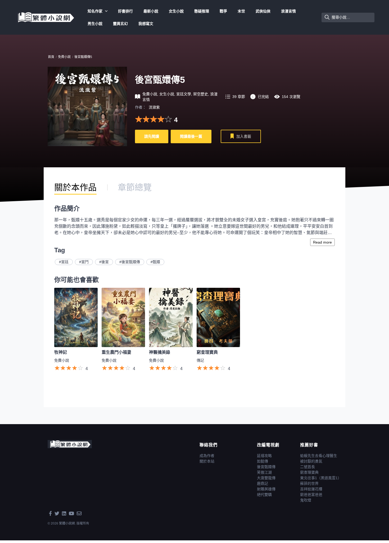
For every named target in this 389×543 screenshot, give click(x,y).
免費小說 (64, 57)
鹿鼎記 (262, 483)
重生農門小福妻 (116, 352)
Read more (322, 242)
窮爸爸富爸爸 (311, 494)
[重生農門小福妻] (123, 317)
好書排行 (125, 11)
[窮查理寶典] (218, 317)
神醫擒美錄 (159, 352)
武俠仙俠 (263, 11)
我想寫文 (145, 23)
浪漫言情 (288, 11)
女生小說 (176, 11)
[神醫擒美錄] (170, 317)
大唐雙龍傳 (266, 478)
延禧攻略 (264, 456)
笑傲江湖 (264, 472)
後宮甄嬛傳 (130, 262)
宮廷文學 (183, 94)
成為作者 (207, 456)
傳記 (200, 360)
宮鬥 (85, 262)
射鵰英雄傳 (266, 489)
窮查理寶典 (207, 352)
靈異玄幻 (120, 23)
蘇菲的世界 (309, 483)
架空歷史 (200, 94)
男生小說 (95, 23)
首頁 (51, 57)
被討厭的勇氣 (311, 461)
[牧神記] (76, 317)
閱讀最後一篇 (191, 136)
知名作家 (95, 11)
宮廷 (65, 262)
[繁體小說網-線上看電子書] (45, 17)
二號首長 (307, 467)
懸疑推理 (201, 11)
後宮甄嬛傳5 (83, 57)
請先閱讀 (151, 136)
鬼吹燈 (305, 500)
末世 (241, 11)
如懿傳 (262, 461)
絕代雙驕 (264, 494)
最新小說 (150, 11)
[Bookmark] (232, 137)
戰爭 (223, 11)
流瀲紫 (154, 107)
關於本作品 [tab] (75, 187)
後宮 (105, 262)
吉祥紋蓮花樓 (311, 489)
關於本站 (207, 461)
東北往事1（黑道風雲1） (320, 478)
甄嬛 (156, 262)
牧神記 (60, 352)
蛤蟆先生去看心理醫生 (318, 456)
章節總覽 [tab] (135, 187)
